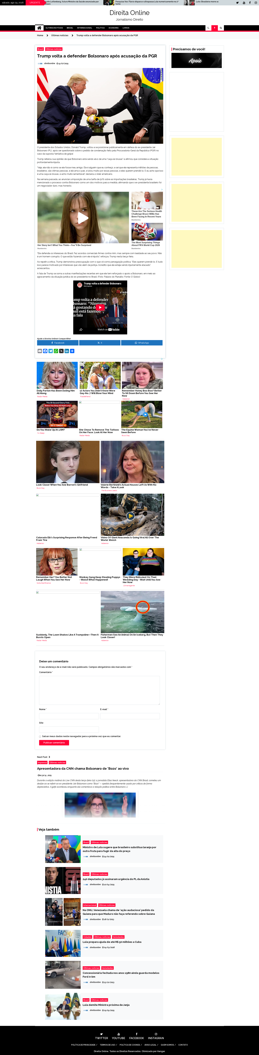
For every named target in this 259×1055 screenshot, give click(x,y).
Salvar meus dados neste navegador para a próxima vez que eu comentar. (81, 736)
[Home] (39, 28)
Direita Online (130, 12)
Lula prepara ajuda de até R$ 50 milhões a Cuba (112, 941)
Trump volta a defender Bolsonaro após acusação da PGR (97, 55)
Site (41, 723)
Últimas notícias (54, 49)
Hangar (161, 1051)
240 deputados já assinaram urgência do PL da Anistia (116, 879)
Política (100, 28)
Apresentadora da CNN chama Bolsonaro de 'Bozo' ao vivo (83, 768)
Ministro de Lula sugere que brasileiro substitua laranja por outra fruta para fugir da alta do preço (119, 849)
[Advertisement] (196, 157)
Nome (43, 709)
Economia (114, 28)
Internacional (84, 28)
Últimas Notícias (54, 28)
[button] (208, 28)
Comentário (46, 672)
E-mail (104, 709)
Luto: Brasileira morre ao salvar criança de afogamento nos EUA (119, 2)
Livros (126, 28)
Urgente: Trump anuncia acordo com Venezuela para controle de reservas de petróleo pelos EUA (200, 3)
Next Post (42, 757)
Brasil (70, 28)
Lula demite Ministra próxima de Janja (106, 1004)
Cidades (87, 937)
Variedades (118, 937)
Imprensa (42, 762)
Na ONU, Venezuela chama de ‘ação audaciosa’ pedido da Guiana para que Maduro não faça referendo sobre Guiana (119, 912)
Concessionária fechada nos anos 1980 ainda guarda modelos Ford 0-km (121, 974)
